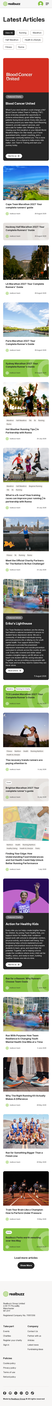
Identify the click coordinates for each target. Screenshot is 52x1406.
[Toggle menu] (47, 4)
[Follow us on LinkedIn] (10, 1393)
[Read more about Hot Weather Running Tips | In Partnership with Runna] (26, 399)
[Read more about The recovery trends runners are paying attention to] (26, 730)
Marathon (37, 32)
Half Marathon (11, 40)
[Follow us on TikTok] (32, 1393)
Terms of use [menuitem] (9, 1372)
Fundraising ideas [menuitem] (35, 1349)
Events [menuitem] (6, 1331)
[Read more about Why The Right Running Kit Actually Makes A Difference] (26, 1074)
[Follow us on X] (15, 1393)
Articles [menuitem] (31, 1340)
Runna (21, 47)
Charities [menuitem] (7, 1336)
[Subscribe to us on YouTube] (26, 1393)
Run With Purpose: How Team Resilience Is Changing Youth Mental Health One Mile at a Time (24, 1038)
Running (22, 32)
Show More (26, 1265)
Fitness (8, 47)
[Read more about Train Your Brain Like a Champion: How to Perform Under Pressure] (26, 1188)
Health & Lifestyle (33, 40)
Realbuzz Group (18, 1399)
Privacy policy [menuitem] (9, 1368)
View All (9, 32)
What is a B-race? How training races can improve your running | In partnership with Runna (25, 498)
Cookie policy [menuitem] (9, 1363)
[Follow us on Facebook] (4, 1393)
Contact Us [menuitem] (33, 1331)
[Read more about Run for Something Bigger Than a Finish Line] (26, 1131)
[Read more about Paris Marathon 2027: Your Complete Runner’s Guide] (26, 319)
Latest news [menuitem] (33, 1345)
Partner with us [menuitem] (34, 1336)
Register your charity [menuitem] (12, 1340)
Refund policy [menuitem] (9, 1377)
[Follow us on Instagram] (21, 1393)
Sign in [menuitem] (6, 1345)
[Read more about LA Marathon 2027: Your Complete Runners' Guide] (26, 262)
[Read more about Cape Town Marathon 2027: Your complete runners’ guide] (26, 183)
